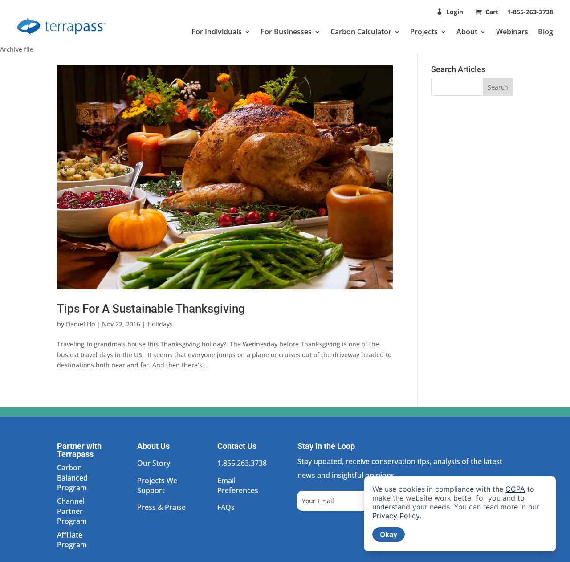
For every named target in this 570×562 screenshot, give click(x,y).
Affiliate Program (72, 540)
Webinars (512, 32)
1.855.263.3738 (242, 463)
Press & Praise (161, 507)
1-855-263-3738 (530, 12)
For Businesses (286, 32)
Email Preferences (237, 485)
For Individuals (216, 32)
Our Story (153, 463)
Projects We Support (157, 485)
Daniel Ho (80, 324)
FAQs (226, 507)
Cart (492, 12)
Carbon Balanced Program (72, 478)
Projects (424, 32)
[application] (460, 513)
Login (454, 12)
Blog (545, 32)
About (466, 32)
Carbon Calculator (360, 32)
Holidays (160, 324)
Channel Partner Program (72, 511)
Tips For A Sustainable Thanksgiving (151, 308)
